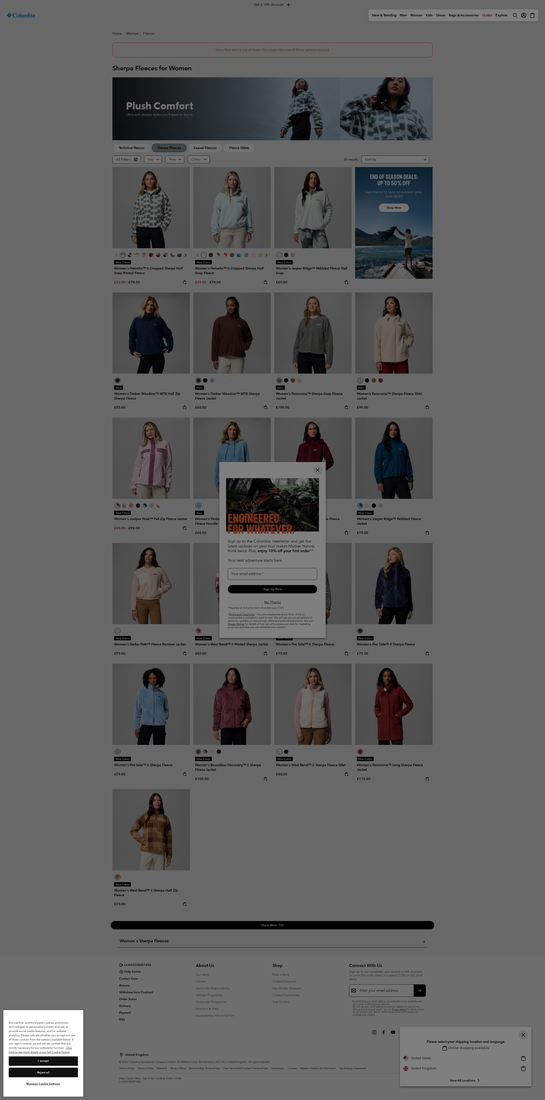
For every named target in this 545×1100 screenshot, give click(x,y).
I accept (43, 1061)
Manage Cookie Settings (43, 1083)
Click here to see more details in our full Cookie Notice (40, 1050)
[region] (43, 1053)
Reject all (43, 1072)
